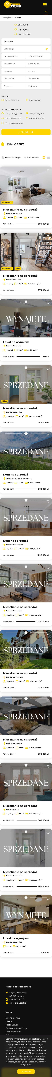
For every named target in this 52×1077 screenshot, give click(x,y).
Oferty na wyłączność (13, 123)
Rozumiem (26, 1071)
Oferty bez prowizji (12, 118)
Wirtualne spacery (37, 118)
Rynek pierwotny (12, 100)
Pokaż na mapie (13, 158)
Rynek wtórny (35, 100)
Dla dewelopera (13, 1032)
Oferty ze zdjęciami (13, 113)
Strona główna (13, 1018)
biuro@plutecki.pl (18, 1003)
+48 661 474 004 (17, 999)
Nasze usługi (12, 1025)
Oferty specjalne (36, 113)
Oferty (9, 1021)
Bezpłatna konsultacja (16, 1028)
